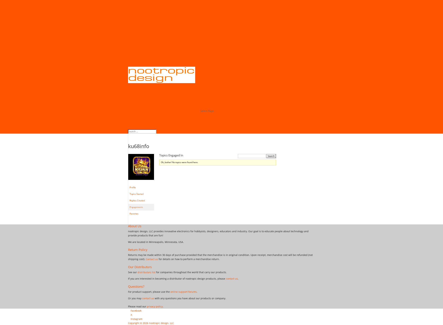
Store (203, 115)
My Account (207, 119)
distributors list (146, 272)
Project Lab (206, 123)
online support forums (183, 291)
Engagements (136, 207)
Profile (133, 187)
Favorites (134, 213)
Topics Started (136, 193)
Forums (204, 127)
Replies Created (137, 200)
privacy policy (155, 306)
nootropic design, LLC (161, 323)
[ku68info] (141, 182)
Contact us (152, 259)
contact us (232, 278)
